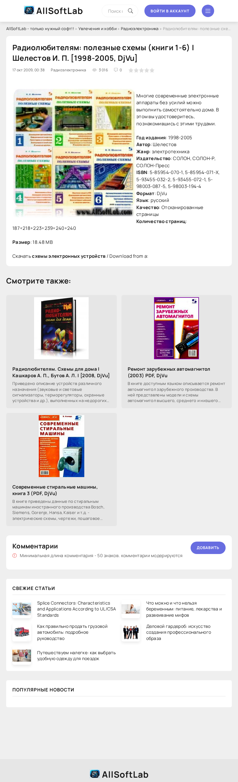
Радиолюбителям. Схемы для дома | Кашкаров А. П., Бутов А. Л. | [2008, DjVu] (61, 372)
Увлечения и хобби (97, 28)
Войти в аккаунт (170, 11)
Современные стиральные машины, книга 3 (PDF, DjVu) (55, 490)
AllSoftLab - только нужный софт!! (40, 28)
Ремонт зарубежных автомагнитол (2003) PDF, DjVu (169, 372)
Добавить (208, 547)
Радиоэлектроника (140, 28)
